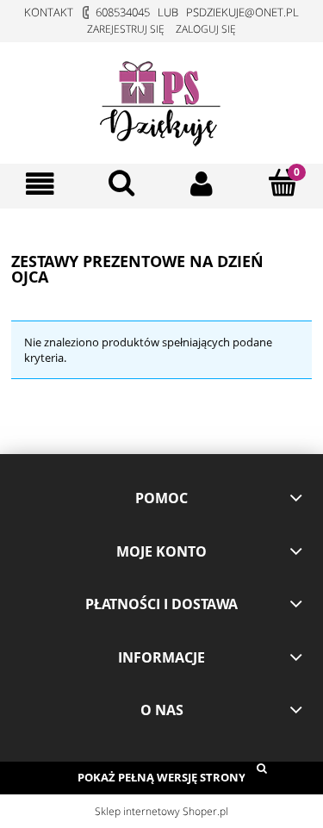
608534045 (123, 12)
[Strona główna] (162, 99)
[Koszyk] (282, 183)
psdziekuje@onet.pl (242, 12)
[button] (40, 184)
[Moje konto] (202, 184)
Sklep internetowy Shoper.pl (161, 811)
